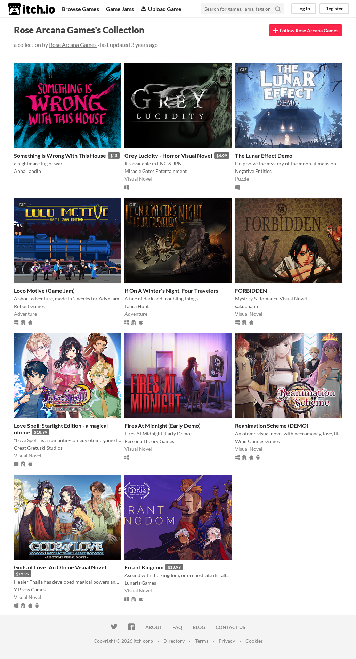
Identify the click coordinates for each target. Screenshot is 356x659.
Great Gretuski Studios (38, 448)
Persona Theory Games (149, 441)
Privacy (227, 641)
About (153, 627)
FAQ (177, 627)
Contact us (230, 627)
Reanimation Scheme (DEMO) (271, 425)
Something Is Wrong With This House (60, 155)
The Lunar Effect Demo (263, 155)
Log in (303, 8)
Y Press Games (30, 589)
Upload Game (164, 9)
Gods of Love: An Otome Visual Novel (60, 567)
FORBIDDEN (251, 290)
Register (334, 8)
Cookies (254, 641)
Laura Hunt (136, 306)
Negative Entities (253, 171)
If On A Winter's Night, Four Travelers (171, 290)
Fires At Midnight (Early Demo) (162, 425)
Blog (199, 627)
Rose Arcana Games (73, 44)
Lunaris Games (140, 583)
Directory (174, 641)
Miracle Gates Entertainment (155, 171)
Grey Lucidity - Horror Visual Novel (168, 155)
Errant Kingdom (143, 567)
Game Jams (120, 9)
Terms (201, 641)
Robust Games (29, 306)
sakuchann (246, 306)
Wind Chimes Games (257, 441)
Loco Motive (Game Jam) (44, 290)
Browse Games (80, 9)
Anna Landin (27, 171)
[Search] (277, 8)
